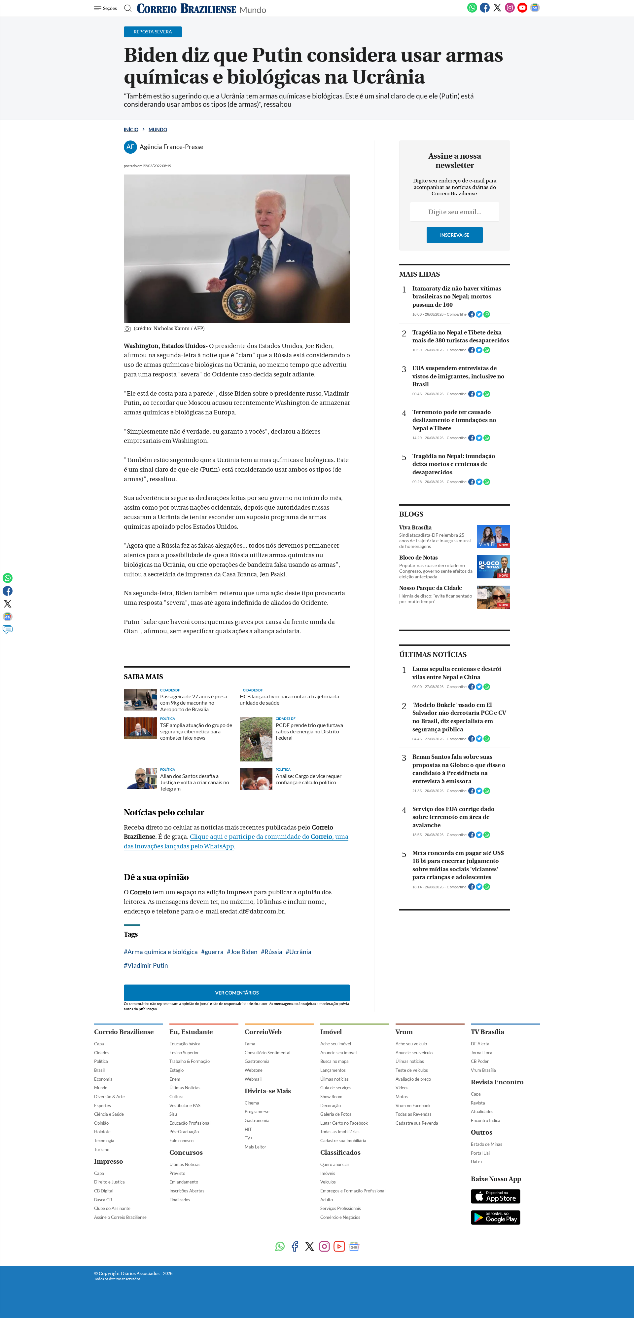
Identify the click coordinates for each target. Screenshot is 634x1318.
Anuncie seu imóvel (338, 1052)
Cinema (252, 1102)
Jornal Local (482, 1052)
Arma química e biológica (162, 951)
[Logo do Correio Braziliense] (186, 8)
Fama (250, 1043)
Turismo (101, 1149)
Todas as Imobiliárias (340, 1131)
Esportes (102, 1105)
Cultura (176, 1096)
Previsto (177, 1173)
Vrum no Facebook (413, 1105)
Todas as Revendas (414, 1114)
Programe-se (257, 1111)
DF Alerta (480, 1043)
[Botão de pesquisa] (126, 8)
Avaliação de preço (413, 1079)
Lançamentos (333, 1070)
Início (131, 129)
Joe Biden (244, 951)
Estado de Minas (486, 1144)
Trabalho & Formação (189, 1061)
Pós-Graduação (184, 1131)
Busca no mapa (334, 1061)
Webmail (253, 1079)
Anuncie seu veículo (414, 1052)
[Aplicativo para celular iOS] (495, 1197)
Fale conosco (181, 1140)
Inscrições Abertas (186, 1190)
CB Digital (103, 1190)
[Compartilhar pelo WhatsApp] (486, 316)
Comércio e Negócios (340, 1217)
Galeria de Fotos (335, 1114)
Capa (99, 1043)
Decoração (330, 1105)
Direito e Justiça (109, 1181)
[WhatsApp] (472, 11)
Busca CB (103, 1199)
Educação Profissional (189, 1123)
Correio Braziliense (124, 1032)
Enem (174, 1079)
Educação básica (184, 1043)
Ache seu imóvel (335, 1043)
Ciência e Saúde (109, 1114)
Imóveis (327, 1173)
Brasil (99, 1070)
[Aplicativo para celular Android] (495, 1218)
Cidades (101, 1052)
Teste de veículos (412, 1070)
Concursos (186, 1152)
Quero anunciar (334, 1164)
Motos (402, 1096)
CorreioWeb (263, 1032)
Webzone (254, 1070)
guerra (214, 951)
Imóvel (331, 1032)
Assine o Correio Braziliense (120, 1217)
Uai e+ (477, 1161)
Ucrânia (300, 951)
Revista (478, 1102)
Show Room (331, 1096)
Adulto (326, 1199)
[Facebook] (485, 11)
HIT (248, 1129)
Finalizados (179, 1199)
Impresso (108, 1161)
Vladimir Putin (147, 965)
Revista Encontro (497, 1082)
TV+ (249, 1138)
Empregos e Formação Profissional (352, 1190)
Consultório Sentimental (267, 1052)
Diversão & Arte (109, 1096)
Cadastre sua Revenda (417, 1123)
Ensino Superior (184, 1052)
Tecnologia (104, 1140)
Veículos (328, 1181)
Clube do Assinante (112, 1208)
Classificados (340, 1152)
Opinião (101, 1123)
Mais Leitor (255, 1146)
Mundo (252, 9)
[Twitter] (497, 11)
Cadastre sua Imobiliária (343, 1140)
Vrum (404, 1032)
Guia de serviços (335, 1087)
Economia (103, 1079)
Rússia (273, 951)
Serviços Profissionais (340, 1208)
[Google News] (535, 11)
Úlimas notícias (334, 1079)
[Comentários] (8, 632)
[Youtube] (522, 11)
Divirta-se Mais (268, 1091)
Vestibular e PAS (184, 1105)
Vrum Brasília (483, 1070)
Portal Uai (480, 1153)
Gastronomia (257, 1061)
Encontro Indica (485, 1120)
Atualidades (482, 1111)
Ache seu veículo (411, 1043)
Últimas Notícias (184, 1087)
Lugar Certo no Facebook (344, 1123)
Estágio (176, 1070)
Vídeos (402, 1087)
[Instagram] (510, 11)
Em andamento (183, 1181)
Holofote (102, 1131)
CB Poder (480, 1061)
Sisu (173, 1114)
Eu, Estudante (191, 1032)
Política (101, 1061)
